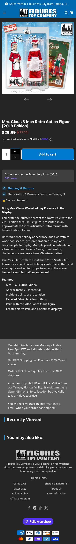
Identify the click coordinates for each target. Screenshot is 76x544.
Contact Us (19, 483)
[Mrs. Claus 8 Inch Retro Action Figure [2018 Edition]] (38, 58)
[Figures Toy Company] (38, 13)
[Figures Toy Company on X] (46, 508)
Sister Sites (20, 488)
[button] (31, 104)
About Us (56, 488)
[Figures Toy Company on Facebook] (29, 508)
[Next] (49, 100)
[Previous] (26, 100)
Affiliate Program (20, 498)
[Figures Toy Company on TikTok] (40, 508)
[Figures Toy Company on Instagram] (34, 508)
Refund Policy (20, 493)
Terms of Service (56, 493)
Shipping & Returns (21, 188)
